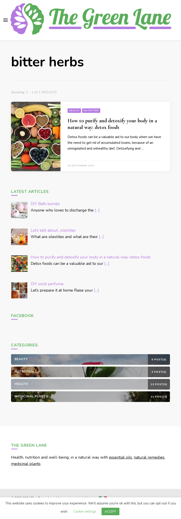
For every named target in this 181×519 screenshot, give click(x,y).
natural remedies (149, 457)
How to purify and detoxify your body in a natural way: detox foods (112, 124)
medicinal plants (25, 463)
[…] (97, 210)
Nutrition (91, 110)
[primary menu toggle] (5, 20)
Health (74, 110)
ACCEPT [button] (110, 511)
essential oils (120, 457)
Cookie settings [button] (84, 511)
